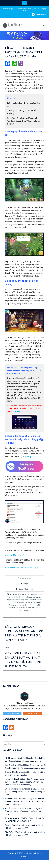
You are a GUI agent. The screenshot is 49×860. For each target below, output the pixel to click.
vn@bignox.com (41, 14)
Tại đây (28, 456)
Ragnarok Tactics (34, 597)
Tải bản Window (12, 713)
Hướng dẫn (28, 589)
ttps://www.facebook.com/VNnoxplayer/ (23, 567)
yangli (25, 583)
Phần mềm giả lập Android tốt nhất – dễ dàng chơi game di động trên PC (24, 9)
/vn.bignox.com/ (17, 555)
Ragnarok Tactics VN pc (28, 605)
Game (20, 589)
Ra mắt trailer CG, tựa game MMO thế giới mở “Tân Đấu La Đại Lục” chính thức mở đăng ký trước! (24, 811)
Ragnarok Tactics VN (19, 602)
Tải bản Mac (32, 713)
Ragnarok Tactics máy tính (17, 599)
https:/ (7, 555)
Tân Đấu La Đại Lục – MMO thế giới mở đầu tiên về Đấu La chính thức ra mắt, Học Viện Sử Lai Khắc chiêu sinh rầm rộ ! (25, 801)
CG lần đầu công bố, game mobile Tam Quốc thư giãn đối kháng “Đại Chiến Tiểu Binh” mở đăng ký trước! (25, 792)
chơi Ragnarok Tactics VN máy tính (23, 594)
